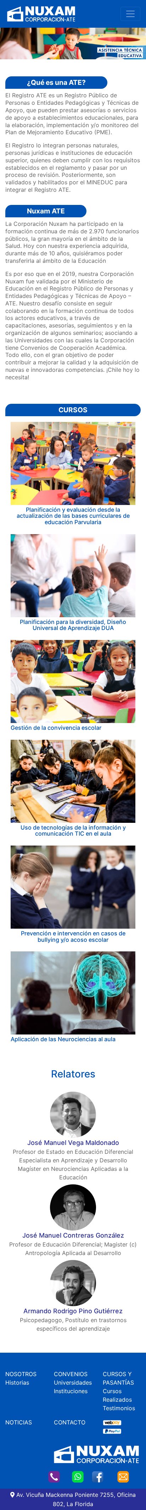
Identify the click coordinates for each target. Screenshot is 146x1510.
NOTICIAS (18, 1422)
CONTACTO (69, 1422)
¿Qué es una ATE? (56, 82)
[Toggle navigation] (130, 14)
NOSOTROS (20, 1374)
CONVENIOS (71, 1374)
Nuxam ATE (46, 211)
